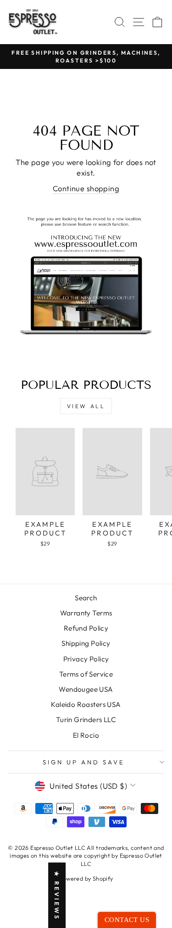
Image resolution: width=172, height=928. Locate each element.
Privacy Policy (86, 659)
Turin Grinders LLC (86, 719)
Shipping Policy (85, 643)
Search (86, 597)
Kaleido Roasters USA (86, 704)
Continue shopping (86, 188)
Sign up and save (84, 762)
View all (86, 406)
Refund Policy (86, 628)
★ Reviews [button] (57, 895)
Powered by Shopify (86, 878)
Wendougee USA (86, 689)
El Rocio (86, 735)
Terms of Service (86, 674)
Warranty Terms (86, 613)
